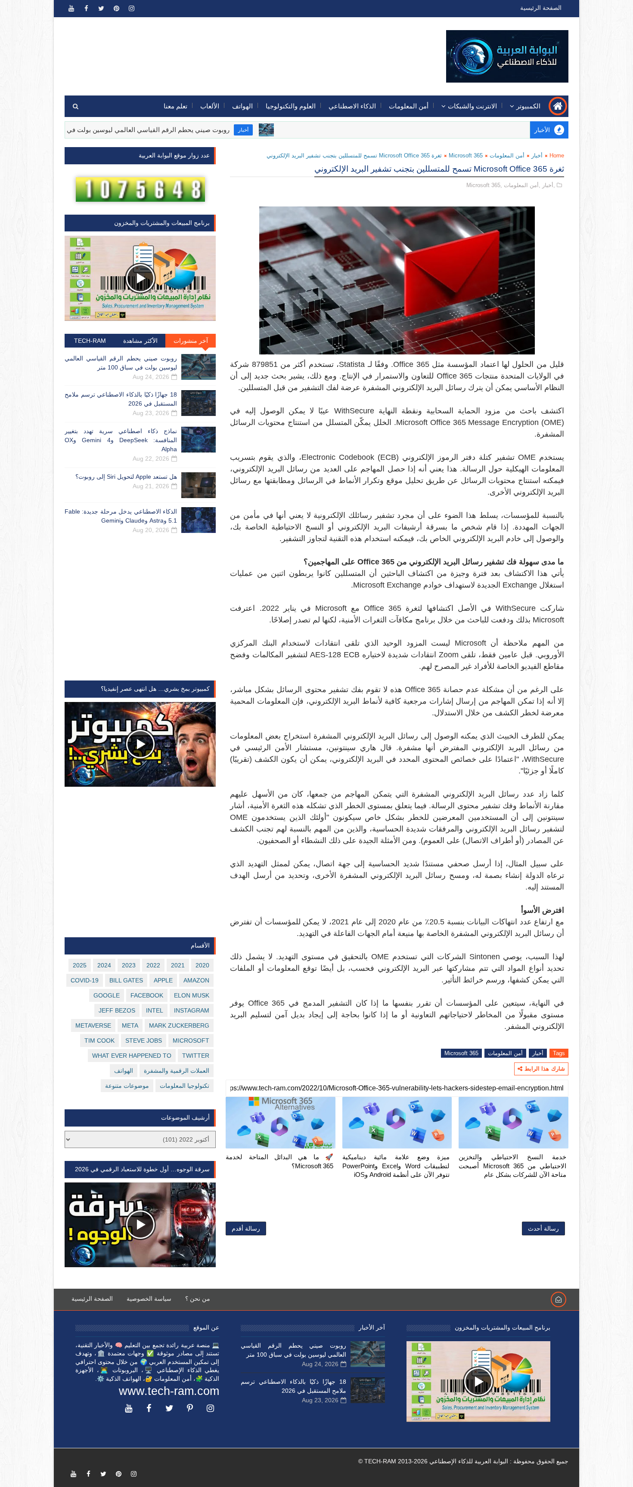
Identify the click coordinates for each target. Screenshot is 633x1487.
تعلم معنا (175, 106)
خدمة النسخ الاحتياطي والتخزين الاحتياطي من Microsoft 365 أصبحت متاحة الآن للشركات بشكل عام (512, 1165)
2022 (153, 965)
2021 (178, 965)
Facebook (146, 995)
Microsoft (191, 1040)
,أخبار (548, 185)
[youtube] (71, 8)
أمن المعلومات (408, 106)
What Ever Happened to (131, 1055)
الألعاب (209, 106)
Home (556, 155)
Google (106, 995)
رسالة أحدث (543, 1228)
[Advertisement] (222, 50)
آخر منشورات (191, 340)
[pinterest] (116, 8)
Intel (154, 1010)
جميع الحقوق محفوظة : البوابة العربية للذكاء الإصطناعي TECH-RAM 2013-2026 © (463, 1461)
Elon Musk (191, 995)
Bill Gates (126, 980)
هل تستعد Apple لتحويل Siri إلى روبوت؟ (126, 476)
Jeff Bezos (117, 1010)
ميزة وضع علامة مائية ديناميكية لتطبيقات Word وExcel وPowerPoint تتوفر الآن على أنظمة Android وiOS (396, 1165)
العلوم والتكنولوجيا (291, 106)
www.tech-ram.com (169, 1391)
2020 (202, 965)
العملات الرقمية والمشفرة (176, 1070)
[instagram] (131, 8)
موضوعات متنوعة (127, 1085)
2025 (80, 965)
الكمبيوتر (528, 106)
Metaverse (93, 1025)
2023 (129, 965)
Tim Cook (99, 1040)
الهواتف (242, 106)
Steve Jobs (143, 1040)
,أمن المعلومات (522, 185)
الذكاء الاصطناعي (352, 106)
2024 (104, 965)
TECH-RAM (90, 340)
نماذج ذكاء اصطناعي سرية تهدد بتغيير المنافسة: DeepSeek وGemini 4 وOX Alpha (121, 440)
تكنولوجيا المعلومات (184, 1085)
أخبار (287, 130)
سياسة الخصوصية (149, 1298)
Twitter (195, 1055)
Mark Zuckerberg (179, 1025)
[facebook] (86, 8)
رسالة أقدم (246, 1228)
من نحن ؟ (197, 1298)
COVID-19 (85, 980)
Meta (130, 1025)
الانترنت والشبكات (472, 106)
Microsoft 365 (466, 155)
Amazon (196, 980)
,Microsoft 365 (484, 185)
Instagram (191, 1010)
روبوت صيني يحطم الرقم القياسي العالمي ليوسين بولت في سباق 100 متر (172, 129)
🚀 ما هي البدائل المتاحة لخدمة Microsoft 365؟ (279, 1161)
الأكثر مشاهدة (140, 340)
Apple (163, 980)
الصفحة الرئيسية (541, 7)
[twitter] (101, 8)
